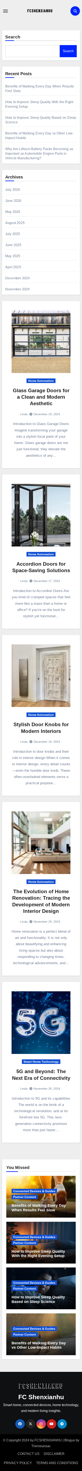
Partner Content (24, 1197)
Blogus (69, 1440)
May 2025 (12, 256)
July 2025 (12, 234)
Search (13, 37)
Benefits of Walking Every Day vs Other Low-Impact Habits (39, 1345)
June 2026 (13, 200)
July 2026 (12, 189)
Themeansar (40, 1446)
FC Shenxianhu (41, 1397)
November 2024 (17, 289)
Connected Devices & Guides (34, 1191)
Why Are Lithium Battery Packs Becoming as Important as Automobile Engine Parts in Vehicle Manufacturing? (39, 153)
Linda (24, 414)
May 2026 (12, 212)
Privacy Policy (18, 1463)
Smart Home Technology (41, 1061)
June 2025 (13, 245)
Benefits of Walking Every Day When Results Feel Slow (39, 1207)
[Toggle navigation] (5, 11)
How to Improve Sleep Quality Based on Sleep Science (38, 1299)
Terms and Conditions (57, 1463)
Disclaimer (54, 1454)
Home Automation (41, 380)
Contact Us (28, 1454)
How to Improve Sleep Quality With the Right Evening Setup (38, 1253)
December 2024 (17, 278)
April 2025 (13, 267)
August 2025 (15, 223)
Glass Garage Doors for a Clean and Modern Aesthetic (41, 397)
